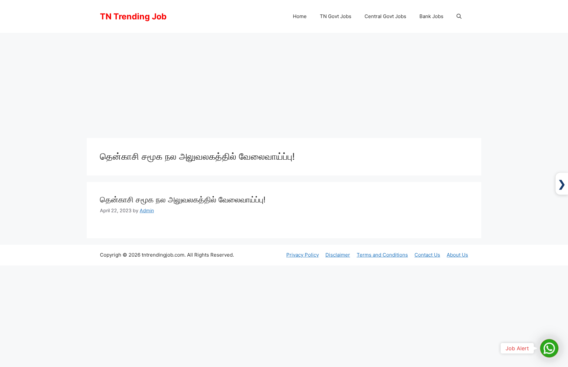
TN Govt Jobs (335, 16)
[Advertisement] (284, 82)
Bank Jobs (431, 16)
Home (300, 16)
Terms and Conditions (382, 255)
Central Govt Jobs (385, 16)
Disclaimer (337, 255)
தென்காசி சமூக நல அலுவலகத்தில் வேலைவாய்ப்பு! (183, 199)
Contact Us (427, 255)
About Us (457, 255)
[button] (459, 16)
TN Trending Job (133, 16)
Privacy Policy (302, 255)
